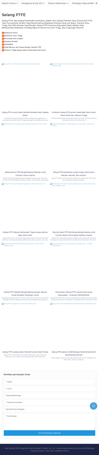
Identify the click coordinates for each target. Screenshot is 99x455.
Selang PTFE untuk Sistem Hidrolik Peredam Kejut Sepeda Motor (25, 113)
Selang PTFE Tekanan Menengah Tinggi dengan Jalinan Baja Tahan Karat (25, 233)
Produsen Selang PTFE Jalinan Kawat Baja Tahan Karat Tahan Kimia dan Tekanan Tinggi (74, 113)
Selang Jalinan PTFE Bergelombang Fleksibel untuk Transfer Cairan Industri (25, 173)
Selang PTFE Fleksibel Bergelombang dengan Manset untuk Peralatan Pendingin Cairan (25, 293)
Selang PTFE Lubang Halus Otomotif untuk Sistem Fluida (25, 352)
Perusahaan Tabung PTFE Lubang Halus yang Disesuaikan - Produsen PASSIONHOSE (73, 293)
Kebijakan (59, 451)
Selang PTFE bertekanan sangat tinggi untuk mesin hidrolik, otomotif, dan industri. (74, 173)
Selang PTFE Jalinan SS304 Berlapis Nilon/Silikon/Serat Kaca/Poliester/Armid (74, 353)
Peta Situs (50, 451)
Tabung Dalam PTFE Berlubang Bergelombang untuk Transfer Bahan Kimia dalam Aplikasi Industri (73, 233)
